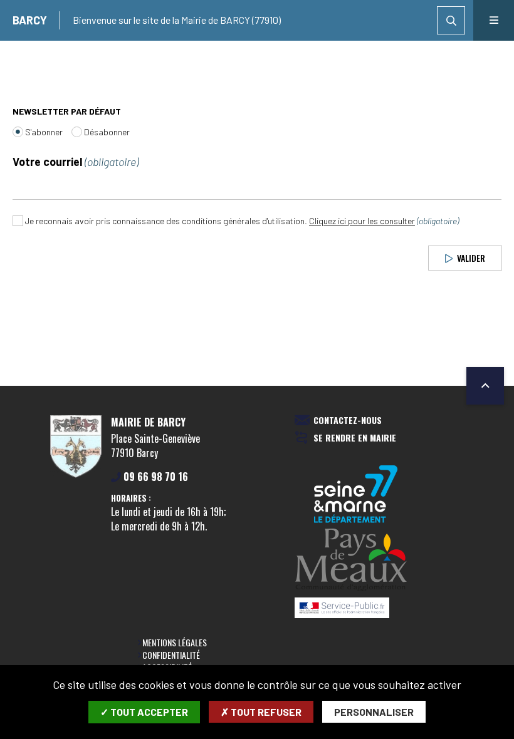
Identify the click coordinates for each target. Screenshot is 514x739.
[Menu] (493, 20)
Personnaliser (374, 712)
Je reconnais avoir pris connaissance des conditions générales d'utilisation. (242, 220)
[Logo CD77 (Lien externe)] (356, 495)
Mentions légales (174, 642)
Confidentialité (171, 654)
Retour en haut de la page (485, 386)
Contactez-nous (347, 420)
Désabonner (107, 132)
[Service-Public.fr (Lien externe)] (356, 608)
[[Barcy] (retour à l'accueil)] (76, 475)
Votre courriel (76, 161)
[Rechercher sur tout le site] (451, 20)
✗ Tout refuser (261, 712)
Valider (469, 257)
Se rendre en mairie (354, 438)
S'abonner (44, 132)
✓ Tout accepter (144, 712)
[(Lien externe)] (356, 561)
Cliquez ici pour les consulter (362, 220)
